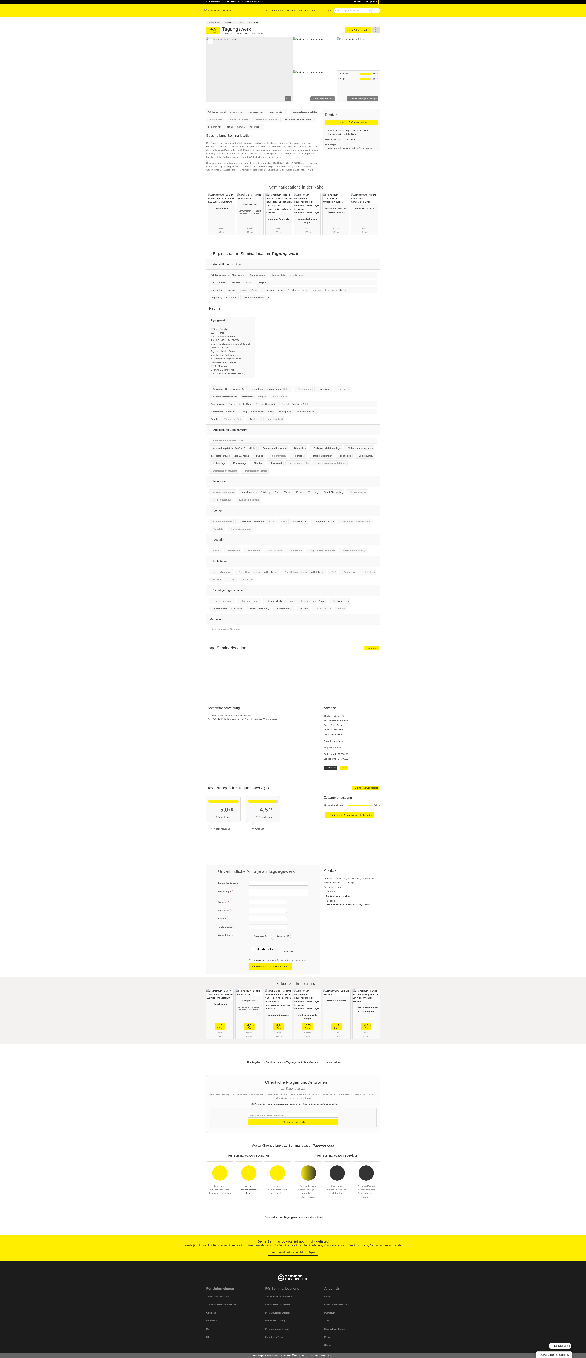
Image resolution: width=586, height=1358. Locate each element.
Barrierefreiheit (561, 1345)
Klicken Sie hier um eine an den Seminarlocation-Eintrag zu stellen (294, 1104)
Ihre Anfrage (224, 891)
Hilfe (375, 2)
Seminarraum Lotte (364, 208)
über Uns (303, 10)
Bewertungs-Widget (274, 1337)
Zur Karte (330, 891)
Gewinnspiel (212, 1313)
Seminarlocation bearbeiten (278, 1296)
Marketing (216, 619)
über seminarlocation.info (336, 1304)
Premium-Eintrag (373, 189)
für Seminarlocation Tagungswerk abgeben (220, 1189)
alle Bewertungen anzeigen (363, 98)
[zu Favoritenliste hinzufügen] (210, 41)
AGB (326, 1321)
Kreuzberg (338, 741)
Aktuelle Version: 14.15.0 (322, 1355)
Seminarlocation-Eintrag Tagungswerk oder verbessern (308, 1191)
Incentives (220, 481)
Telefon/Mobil (225, 927)
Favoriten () (555, 1355)
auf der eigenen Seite (337, 1189)
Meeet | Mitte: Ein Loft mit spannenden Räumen (366, 1010)
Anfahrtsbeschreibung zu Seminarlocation (347, 130)
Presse (327, 1337)
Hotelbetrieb (221, 561)
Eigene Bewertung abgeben (366, 788)
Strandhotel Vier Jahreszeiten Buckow (336, 210)
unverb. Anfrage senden (357, 30)
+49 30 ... (338, 139)
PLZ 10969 (342, 720)
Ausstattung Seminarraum (230, 429)
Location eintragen (322, 10)
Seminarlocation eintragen (278, 1304)
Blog (208, 1329)
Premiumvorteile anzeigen (277, 1313)
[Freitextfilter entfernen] (371, 11)
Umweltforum (221, 208)
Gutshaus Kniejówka (278, 219)
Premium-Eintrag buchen (277, 1329)
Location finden (274, 10)
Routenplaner (372, 648)
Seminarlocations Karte (217, 1296)
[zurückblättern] (214, 69)
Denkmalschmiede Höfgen (307, 221)
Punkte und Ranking (275, 1321)
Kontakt (343, 768)
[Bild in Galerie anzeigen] (314, 53)
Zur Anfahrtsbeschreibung (338, 896)
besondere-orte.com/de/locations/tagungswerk (349, 148)
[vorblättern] (285, 69)
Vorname (223, 902)
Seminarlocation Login (362, 2)
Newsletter (211, 1321)
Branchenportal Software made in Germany (271, 1355)
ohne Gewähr (310, 1062)
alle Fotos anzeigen (324, 98)
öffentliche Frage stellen (294, 1122)
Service (291, 10)
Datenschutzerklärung (263, 960)
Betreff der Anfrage (228, 883)
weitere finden (249, 1189)
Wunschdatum (225, 935)
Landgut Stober (250, 204)
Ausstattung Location (227, 264)
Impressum (329, 1313)
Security (218, 539)
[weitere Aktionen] (376, 30)
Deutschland (336, 734)
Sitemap (328, 1345)
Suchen (377, 10)
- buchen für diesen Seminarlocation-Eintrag (366, 1191)
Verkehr (218, 510)
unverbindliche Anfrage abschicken (270, 966)
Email (221, 918)
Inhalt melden (333, 1062)
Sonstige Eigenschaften (229, 590)
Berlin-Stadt (336, 725)
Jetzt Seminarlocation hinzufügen (293, 1252)
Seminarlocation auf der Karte (341, 134)
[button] (249, 69)
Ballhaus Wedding (336, 1000)
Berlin (340, 729)
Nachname (224, 910)
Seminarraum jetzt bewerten (350, 815)
